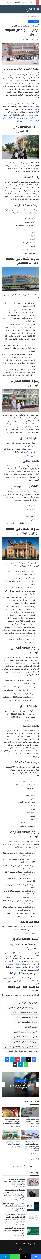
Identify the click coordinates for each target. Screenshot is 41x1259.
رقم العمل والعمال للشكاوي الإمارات (13, 1143)
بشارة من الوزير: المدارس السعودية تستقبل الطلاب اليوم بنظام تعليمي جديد (14, 1181)
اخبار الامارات (27, 16)
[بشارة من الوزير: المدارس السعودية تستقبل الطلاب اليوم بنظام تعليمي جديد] (33, 1182)
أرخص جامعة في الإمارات (26, 1003)
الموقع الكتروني (29, 933)
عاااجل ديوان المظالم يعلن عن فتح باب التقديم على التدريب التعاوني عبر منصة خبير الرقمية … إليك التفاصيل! (14, 1218)
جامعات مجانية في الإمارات (26, 1022)
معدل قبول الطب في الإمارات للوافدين (21, 1051)
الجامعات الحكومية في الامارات (24, 1012)
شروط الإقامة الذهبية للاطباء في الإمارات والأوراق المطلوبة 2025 (11, 1121)
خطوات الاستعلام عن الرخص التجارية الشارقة (21, 1086)
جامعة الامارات (30, 1027)
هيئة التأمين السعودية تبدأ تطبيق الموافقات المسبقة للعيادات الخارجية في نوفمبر (13, 1206)
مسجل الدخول (24, 1166)
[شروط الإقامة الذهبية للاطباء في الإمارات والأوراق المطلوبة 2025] (11, 1112)
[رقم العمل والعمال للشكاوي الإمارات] (11, 1135)
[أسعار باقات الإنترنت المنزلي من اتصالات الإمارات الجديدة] (30, 1112)
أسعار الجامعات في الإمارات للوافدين (22, 1007)
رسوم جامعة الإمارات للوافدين (25, 1037)
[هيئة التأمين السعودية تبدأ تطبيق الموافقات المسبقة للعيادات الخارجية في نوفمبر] (33, 1206)
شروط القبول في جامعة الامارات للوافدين (20, 1046)
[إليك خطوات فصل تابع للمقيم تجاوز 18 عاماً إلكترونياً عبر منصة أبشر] (33, 1231)
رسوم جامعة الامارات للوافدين (25, 1041)
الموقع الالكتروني (29, 455)
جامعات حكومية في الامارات (25, 1017)
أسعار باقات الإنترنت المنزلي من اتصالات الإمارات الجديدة (32, 1121)
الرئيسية (35, 16)
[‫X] (28, 1059)
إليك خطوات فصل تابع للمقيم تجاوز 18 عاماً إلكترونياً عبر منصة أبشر (14, 1230)
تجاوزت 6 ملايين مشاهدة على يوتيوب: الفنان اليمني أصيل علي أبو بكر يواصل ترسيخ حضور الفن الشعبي (14, 1194)
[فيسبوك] (34, 1059)
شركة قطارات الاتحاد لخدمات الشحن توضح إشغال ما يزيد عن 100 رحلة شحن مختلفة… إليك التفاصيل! (31, 1146)
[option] (20, 1084)
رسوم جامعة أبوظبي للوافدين (25, 1032)
